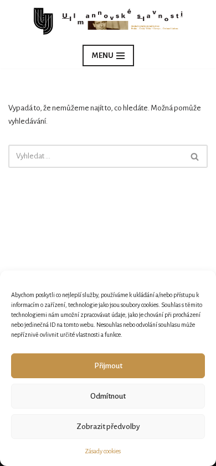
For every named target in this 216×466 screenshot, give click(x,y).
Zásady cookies (103, 451)
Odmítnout (108, 396)
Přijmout (108, 366)
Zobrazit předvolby (108, 426)
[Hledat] (195, 156)
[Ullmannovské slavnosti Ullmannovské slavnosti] (108, 21)
